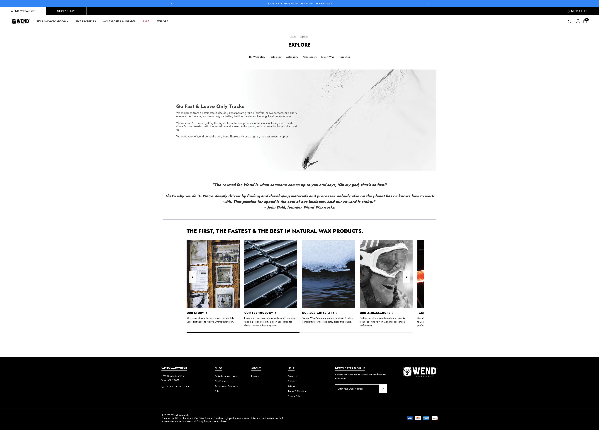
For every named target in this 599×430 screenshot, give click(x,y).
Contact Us (293, 376)
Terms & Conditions (297, 391)
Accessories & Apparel (227, 386)
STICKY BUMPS (66, 11)
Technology (275, 56)
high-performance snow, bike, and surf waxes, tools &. (254, 418)
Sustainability (292, 56)
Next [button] (427, 3)
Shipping (292, 381)
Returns (291, 386)
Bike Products (221, 381)
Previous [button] (171, 3)
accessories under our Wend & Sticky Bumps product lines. (194, 421)
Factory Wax (327, 56)
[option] (213, 282)
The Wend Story (257, 56)
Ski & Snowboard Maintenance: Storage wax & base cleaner (299, 3)
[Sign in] (577, 21)
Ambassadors (310, 56)
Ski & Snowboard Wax (226, 376)
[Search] (570, 21)
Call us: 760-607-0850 (178, 386)
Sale (217, 391)
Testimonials (344, 56)
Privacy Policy (295, 396)
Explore (255, 376)
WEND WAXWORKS (23, 11)
